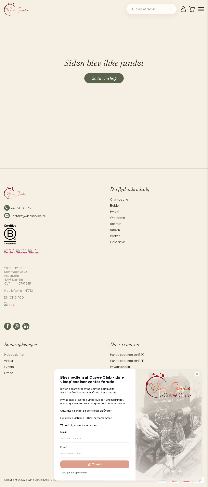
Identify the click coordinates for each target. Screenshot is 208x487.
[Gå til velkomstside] (16, 9)
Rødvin (115, 229)
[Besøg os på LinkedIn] (25, 326)
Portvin (115, 235)
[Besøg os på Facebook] (7, 326)
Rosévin (115, 223)
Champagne (119, 199)
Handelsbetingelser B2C (127, 354)
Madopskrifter (14, 354)
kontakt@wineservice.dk (28, 215)
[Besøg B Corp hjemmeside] (10, 234)
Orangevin (117, 217)
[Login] (183, 9)
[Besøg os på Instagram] (16, 326)
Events (9, 366)
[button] (192, 9)
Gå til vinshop (104, 78)
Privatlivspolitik (120, 366)
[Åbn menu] (199, 9)
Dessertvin (117, 241)
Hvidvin (115, 211)
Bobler (115, 205)
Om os (8, 372)
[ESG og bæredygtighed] (51, 308)
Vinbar (8, 360)
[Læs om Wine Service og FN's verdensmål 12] (9, 254)
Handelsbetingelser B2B (127, 360)
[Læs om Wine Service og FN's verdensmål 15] (33, 254)
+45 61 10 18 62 (21, 207)
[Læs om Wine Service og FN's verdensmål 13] (21, 254)
